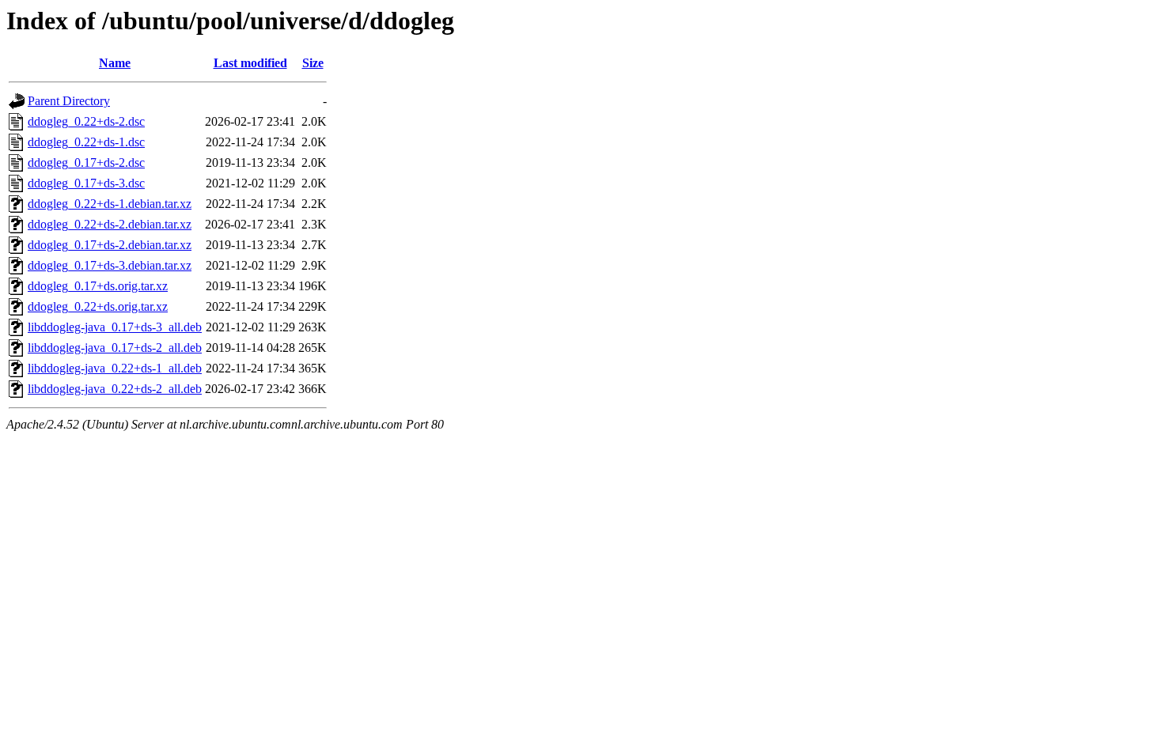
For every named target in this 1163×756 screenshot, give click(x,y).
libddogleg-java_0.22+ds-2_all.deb (115, 388)
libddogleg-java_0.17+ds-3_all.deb (115, 327)
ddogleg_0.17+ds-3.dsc (86, 183)
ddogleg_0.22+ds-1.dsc (86, 142)
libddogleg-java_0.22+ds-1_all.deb (115, 368)
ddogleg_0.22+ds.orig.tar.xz (98, 306)
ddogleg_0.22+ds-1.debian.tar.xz (109, 203)
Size (313, 63)
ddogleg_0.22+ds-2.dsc (86, 121)
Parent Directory (69, 101)
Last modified (250, 63)
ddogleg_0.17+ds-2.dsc (86, 162)
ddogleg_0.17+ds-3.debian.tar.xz (109, 265)
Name (115, 63)
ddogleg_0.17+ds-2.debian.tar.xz (109, 244)
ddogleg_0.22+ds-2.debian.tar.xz (109, 224)
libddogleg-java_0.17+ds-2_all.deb (115, 347)
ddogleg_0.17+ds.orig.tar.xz (98, 286)
